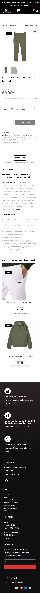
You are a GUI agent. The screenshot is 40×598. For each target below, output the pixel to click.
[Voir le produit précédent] (3, 25)
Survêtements (7, 142)
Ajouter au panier (24, 122)
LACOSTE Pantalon (10, 182)
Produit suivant (29, 26)
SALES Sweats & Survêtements (21, 140)
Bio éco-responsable (18, 135)
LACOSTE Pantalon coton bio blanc (20, 303)
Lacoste (4, 137)
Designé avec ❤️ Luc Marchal (15, 582)
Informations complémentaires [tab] (20, 163)
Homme (30, 135)
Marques (11, 137)
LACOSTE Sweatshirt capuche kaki (20, 356)
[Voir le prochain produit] (36, 25)
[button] (18, 10)
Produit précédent (11, 26)
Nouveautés (19, 137)
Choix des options (20, 314)
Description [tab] (20, 158)
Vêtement (15, 142)
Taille (5, 109)
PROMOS (27, 137)
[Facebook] (6, 480)
